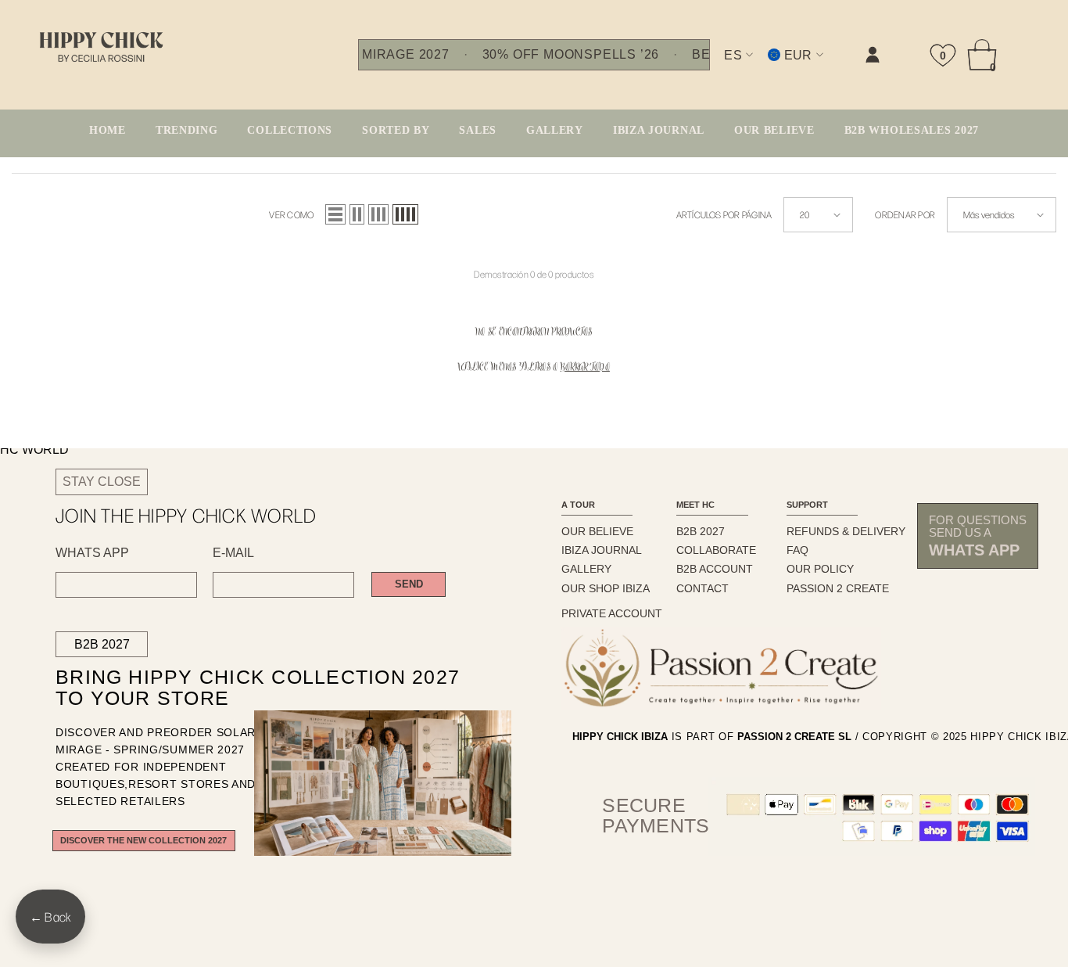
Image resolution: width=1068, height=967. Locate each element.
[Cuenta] (872, 54)
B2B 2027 (102, 644)
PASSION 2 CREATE (838, 588)
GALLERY (586, 569)
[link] (715, 67)
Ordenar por (905, 214)
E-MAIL (233, 553)
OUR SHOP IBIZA (605, 588)
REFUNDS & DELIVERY (846, 531)
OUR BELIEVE (597, 531)
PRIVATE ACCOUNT (611, 613)
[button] (335, 214)
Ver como (291, 214)
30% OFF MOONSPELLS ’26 (570, 55)
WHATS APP (92, 553)
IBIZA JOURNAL (601, 550)
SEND (409, 584)
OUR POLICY (820, 569)
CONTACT (702, 588)
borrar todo (585, 368)
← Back (50, 916)
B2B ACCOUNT (714, 569)
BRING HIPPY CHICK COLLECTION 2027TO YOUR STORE (231, 688)
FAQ (797, 550)
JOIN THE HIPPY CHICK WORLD (186, 515)
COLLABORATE (716, 550)
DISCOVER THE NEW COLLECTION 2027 (143, 840)
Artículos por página (724, 214)
